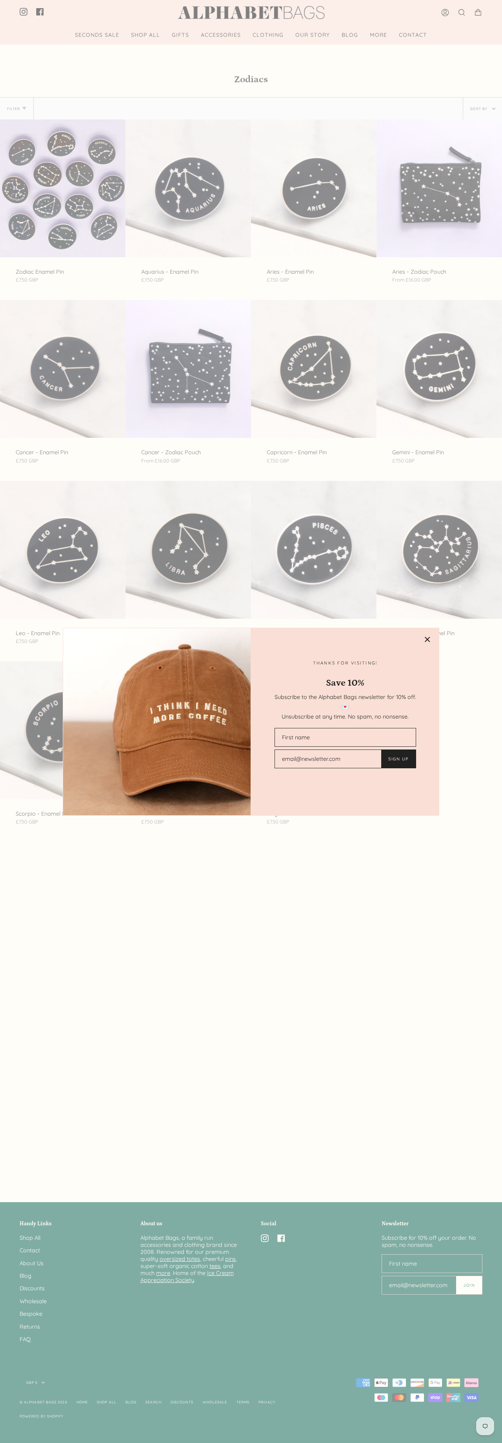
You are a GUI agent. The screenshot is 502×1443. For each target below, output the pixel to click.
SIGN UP (398, 759)
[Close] (427, 639)
